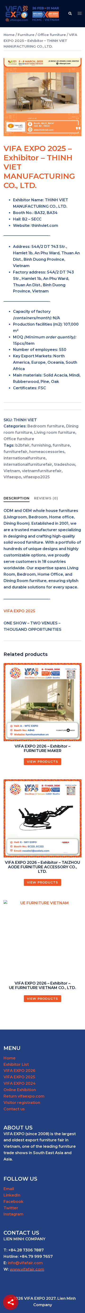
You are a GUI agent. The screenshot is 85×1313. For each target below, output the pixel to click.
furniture (61, 445)
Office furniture (52, 35)
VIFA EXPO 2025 (19, 1077)
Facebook (13, 1201)
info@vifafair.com (25, 1263)
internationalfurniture (25, 458)
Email (9, 1189)
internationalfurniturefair (28, 464)
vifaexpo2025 (36, 477)
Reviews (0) (46, 498)
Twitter (11, 1208)
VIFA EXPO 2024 (20, 1083)
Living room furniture (54, 432)
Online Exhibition (20, 1090)
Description (17, 498)
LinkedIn (12, 1195)
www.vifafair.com (27, 1269)
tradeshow (64, 464)
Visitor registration (22, 1102)
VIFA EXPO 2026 (19, 1070)
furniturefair (15, 451)
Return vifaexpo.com (24, 1096)
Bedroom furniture (45, 426)
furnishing (41, 445)
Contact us (14, 1109)
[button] (70, 13)
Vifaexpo (12, 477)
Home (9, 35)
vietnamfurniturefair (42, 471)
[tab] (17, 498)
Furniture (26, 35)
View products (42, 761)
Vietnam (12, 471)
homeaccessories (46, 451)
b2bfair (22, 445)
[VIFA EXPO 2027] (32, 13)
